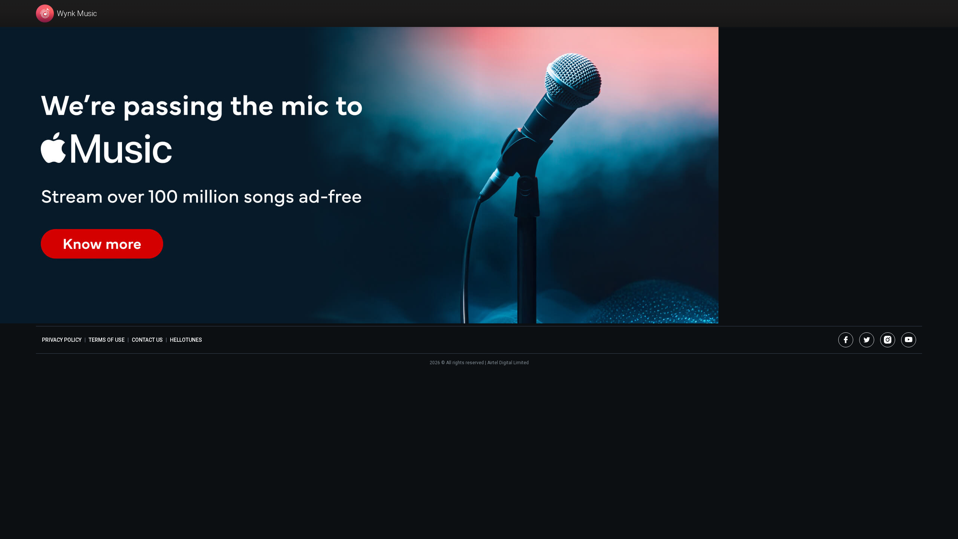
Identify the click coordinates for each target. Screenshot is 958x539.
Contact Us (147, 340)
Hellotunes (186, 340)
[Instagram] (887, 339)
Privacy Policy (62, 340)
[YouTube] (908, 339)
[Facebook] (845, 339)
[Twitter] (866, 339)
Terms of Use (107, 340)
